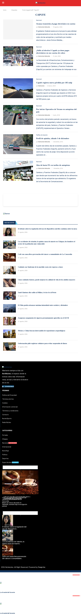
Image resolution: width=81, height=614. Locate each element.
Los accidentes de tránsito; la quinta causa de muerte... (13, 543)
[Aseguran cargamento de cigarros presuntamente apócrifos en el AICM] (9, 321)
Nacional (9, 443)
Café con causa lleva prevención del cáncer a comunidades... (14, 557)
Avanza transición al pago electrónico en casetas (55, 24)
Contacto (5, 414)
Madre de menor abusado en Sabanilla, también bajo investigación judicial (14, 504)
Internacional (6, 447)
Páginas (5, 390)
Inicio (4, 10)
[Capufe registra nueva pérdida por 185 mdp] (18, 88)
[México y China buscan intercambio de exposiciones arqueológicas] (9, 334)
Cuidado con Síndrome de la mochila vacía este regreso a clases (40, 267)
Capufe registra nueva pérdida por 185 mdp (54, 83)
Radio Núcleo (6, 422)
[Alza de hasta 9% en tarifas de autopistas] (18, 171)
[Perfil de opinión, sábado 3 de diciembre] (18, 144)
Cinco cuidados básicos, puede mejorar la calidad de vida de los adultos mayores (46, 280)
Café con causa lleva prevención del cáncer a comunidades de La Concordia (45, 254)
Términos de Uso (8, 399)
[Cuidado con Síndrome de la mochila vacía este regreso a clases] (9, 270)
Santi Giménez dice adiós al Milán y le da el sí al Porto (37, 292)
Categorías (7, 430)
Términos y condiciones (10, 411)
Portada (5, 435)
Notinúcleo (41, 86)
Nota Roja (5, 451)
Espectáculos (10, 462)
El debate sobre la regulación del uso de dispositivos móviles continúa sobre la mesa (47, 229)
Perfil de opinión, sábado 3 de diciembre (52, 138)
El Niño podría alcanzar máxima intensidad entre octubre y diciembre (43, 305)
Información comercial (10, 407)
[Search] (78, 3)
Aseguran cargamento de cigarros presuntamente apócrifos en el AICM (43, 318)
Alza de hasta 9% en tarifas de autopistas (53, 165)
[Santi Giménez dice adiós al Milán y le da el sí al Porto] (9, 295)
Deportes (5, 458)
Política (4, 454)
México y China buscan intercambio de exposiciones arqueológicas (41, 331)
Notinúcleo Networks (44, 27)
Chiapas (5, 439)
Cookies (5, 403)
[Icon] (3, 155)
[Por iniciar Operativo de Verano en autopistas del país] (18, 115)
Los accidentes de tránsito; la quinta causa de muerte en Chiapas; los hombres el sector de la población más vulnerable (46, 243)
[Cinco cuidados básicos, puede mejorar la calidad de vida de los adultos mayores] (9, 283)
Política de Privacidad (9, 395)
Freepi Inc (41, 567)
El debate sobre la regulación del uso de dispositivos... (14, 528)
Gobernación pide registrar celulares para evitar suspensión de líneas (42, 343)
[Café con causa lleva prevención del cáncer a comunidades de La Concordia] (9, 257)
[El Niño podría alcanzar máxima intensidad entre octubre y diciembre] (9, 308)
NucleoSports (6, 418)
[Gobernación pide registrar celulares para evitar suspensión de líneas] (9, 346)
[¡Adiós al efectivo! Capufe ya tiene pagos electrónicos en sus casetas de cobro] (18, 56)
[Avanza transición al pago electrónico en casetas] (18, 29)
